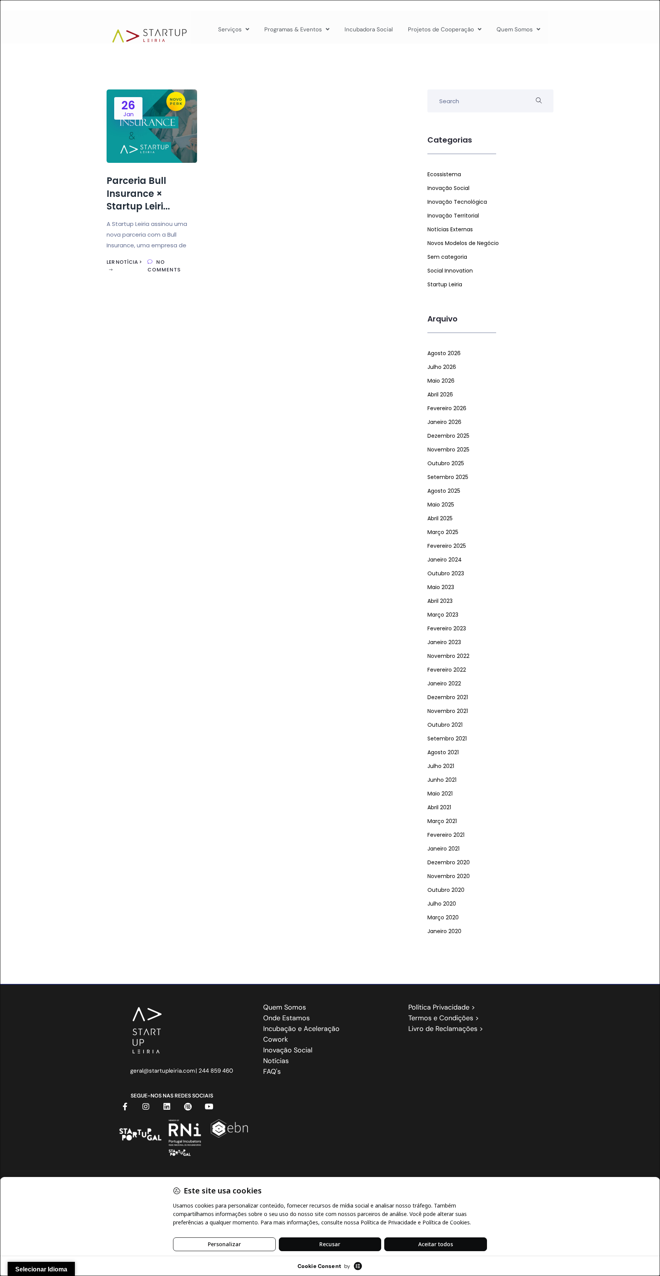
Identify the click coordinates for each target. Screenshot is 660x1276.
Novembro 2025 (448, 449)
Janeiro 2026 (444, 422)
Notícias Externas (450, 229)
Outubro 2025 (445, 463)
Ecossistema (444, 174)
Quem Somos (515, 29)
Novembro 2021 (447, 711)
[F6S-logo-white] (188, 1106)
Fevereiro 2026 (446, 408)
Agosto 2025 (443, 491)
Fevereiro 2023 (446, 628)
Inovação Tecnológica (457, 202)
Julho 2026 (441, 367)
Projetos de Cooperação (441, 29)
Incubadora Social (369, 29)
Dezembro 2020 (448, 862)
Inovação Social (448, 188)
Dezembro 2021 (447, 697)
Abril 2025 (440, 518)
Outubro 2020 (445, 890)
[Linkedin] (167, 1106)
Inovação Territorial (453, 215)
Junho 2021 (441, 780)
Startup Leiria (444, 284)
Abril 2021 (439, 807)
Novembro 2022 (448, 656)
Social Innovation (450, 270)
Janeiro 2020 (444, 931)
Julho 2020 (441, 903)
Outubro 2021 (445, 725)
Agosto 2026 (444, 353)
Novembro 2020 (448, 876)
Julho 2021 (440, 766)
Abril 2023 (440, 601)
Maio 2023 (440, 587)
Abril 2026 (440, 394)
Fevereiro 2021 (445, 835)
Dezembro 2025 (448, 436)
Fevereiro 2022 (446, 670)
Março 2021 (442, 821)
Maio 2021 (440, 793)
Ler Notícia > (124, 262)
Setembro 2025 (447, 477)
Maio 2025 (440, 504)
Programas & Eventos (293, 29)
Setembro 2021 (447, 738)
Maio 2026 (441, 381)
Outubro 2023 (445, 573)
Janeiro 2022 (444, 683)
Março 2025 (442, 532)
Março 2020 (443, 917)
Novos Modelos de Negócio (463, 243)
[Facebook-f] (125, 1106)
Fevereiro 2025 (446, 546)
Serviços (230, 29)
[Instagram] (146, 1106)
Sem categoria (447, 257)
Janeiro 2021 (443, 848)
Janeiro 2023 (444, 642)
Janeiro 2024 (444, 559)
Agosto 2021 (443, 752)
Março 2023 (442, 615)
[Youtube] (209, 1106)
